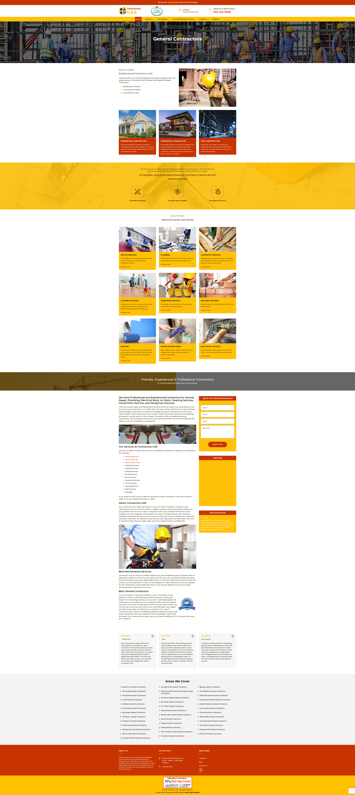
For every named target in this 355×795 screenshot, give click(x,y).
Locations (215, 19)
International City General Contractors (136, 729)
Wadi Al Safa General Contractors (212, 717)
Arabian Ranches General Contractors (213, 704)
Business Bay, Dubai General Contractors (176, 715)
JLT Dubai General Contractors (172, 706)
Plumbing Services (132, 456)
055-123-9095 (222, 12)
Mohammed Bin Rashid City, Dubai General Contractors (177, 692)
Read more (126, 267)
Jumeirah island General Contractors (213, 721)
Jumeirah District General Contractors (136, 738)
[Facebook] (201, 770)
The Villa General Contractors (210, 712)
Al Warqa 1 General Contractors (133, 721)
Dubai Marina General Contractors (173, 710)
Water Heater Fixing (132, 462)
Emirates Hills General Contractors (212, 729)
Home (138, 19)
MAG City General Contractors (211, 734)
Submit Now (218, 444)
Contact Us (203, 19)
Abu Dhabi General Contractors (133, 712)
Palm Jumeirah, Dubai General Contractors (176, 732)
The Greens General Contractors (211, 725)
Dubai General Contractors (171, 727)
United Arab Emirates (190, 12)
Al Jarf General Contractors (132, 700)
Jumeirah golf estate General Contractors (215, 700)
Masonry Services (131, 459)
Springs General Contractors (210, 687)
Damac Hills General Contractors (134, 734)
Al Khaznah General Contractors (134, 695)
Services (148, 19)
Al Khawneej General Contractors (134, 725)
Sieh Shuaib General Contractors (134, 691)
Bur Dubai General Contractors (172, 702)
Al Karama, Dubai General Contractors (175, 698)
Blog (200, 762)
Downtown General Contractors (173, 736)
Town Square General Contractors (212, 708)
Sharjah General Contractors (171, 723)
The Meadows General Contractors (213, 691)
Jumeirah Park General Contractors (174, 687)
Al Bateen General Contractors (133, 704)
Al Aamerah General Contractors (134, 708)
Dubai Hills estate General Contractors (214, 695)
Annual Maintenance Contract (183, 19)
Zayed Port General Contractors (134, 687)
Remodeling (162, 19)
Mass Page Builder (192, 792)
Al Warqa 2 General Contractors (134, 717)
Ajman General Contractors (171, 719)
